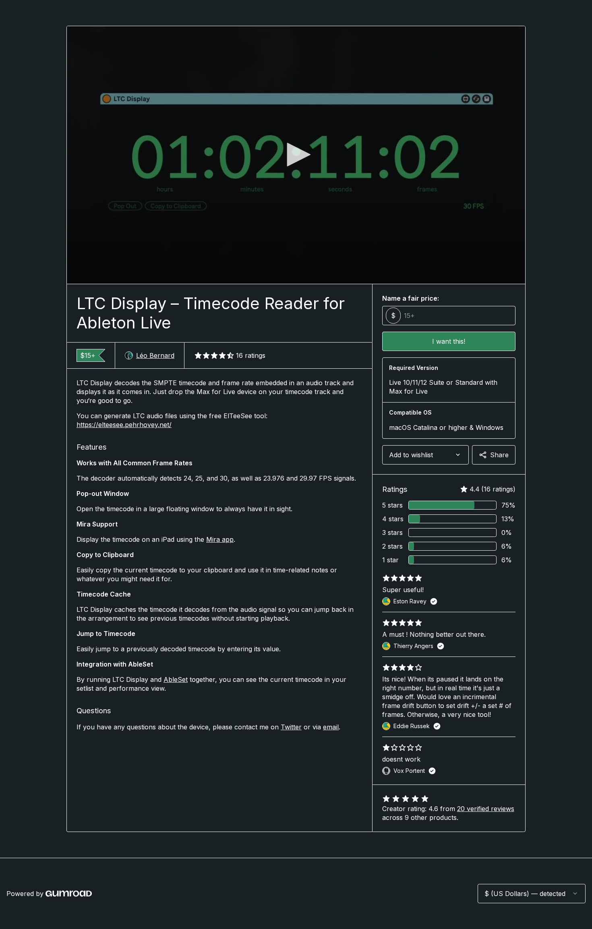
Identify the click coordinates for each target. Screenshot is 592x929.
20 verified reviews (485, 809)
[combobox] (425, 454)
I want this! (448, 341)
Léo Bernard (155, 355)
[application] (296, 155)
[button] (296, 154)
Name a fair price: (410, 298)
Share (499, 455)
